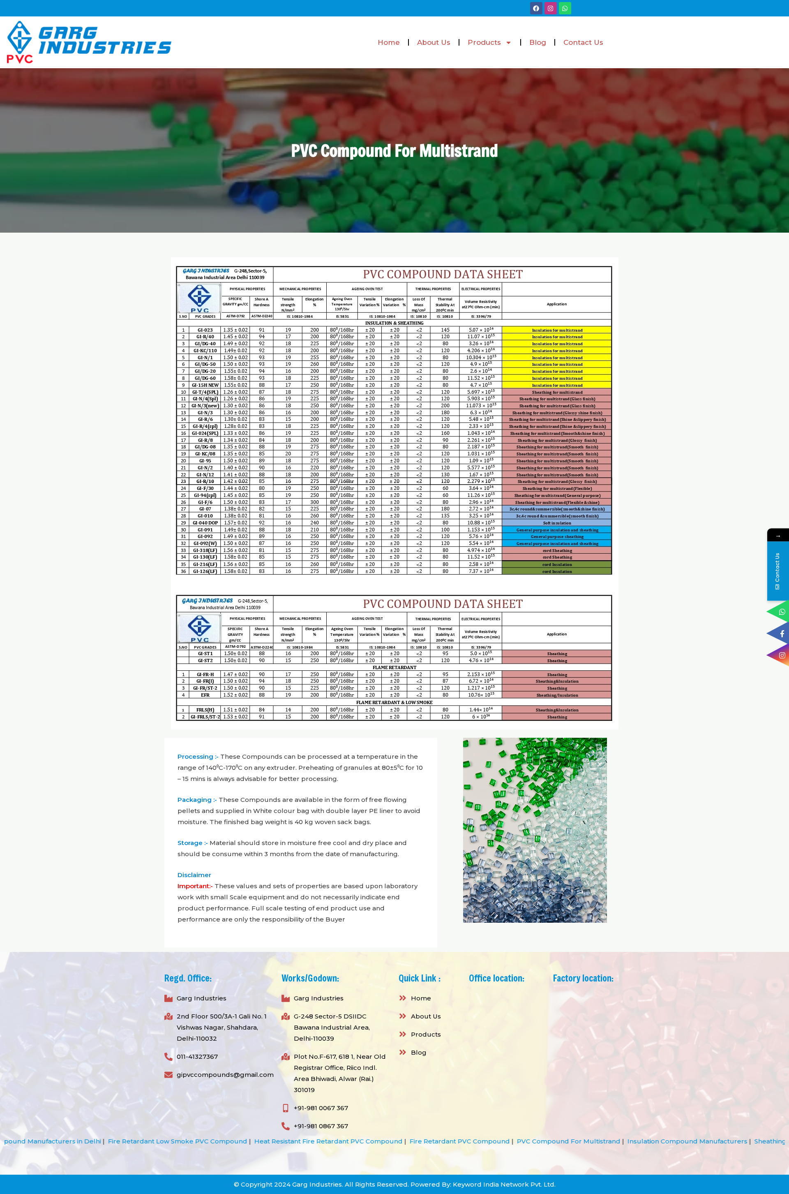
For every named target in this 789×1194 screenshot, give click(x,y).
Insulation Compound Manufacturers (572, 1141)
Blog (537, 42)
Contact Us (583, 42)
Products (484, 42)
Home (389, 42)
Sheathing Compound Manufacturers (699, 1141)
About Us (433, 42)
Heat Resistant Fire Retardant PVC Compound (213, 1141)
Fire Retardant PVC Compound (344, 1141)
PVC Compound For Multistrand (453, 1141)
